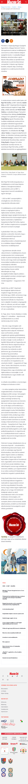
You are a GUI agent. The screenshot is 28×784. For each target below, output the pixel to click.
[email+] (7, 679)
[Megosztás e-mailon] (11, 41)
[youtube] (12, 676)
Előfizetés (3, 702)
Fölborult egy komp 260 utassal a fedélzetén (14, 628)
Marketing (3, 704)
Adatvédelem (4, 707)
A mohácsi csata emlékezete (9, 637)
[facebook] (3, 676)
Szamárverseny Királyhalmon (10, 658)
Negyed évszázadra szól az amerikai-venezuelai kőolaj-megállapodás (12, 604)
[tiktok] (17, 676)
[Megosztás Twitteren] (7, 41)
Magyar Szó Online (5, 7)
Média (19, 7)
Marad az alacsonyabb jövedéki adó (11, 632)
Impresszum (4, 711)
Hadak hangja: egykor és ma (9, 618)
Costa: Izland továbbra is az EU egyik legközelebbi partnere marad (12, 623)
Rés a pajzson (6, 641)
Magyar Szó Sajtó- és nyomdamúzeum (23, 739)
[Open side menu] (2, 2)
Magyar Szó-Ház (4, 738)
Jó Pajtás (3, 691)
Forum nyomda (14, 738)
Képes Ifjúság (4, 693)
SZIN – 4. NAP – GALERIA (8, 586)
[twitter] (7, 676)
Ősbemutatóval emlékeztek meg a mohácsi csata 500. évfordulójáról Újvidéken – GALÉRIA (13, 598)
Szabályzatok (4, 709)
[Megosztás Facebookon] (3, 41)
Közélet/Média (7, 19)
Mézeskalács (4, 688)
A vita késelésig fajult (8, 609)
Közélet (14, 7)
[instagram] (22, 676)
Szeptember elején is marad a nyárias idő (13, 613)
